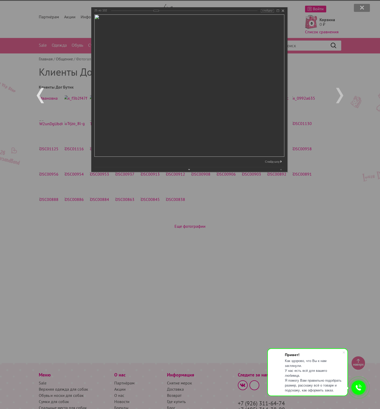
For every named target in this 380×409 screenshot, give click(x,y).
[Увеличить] (277, 10)
